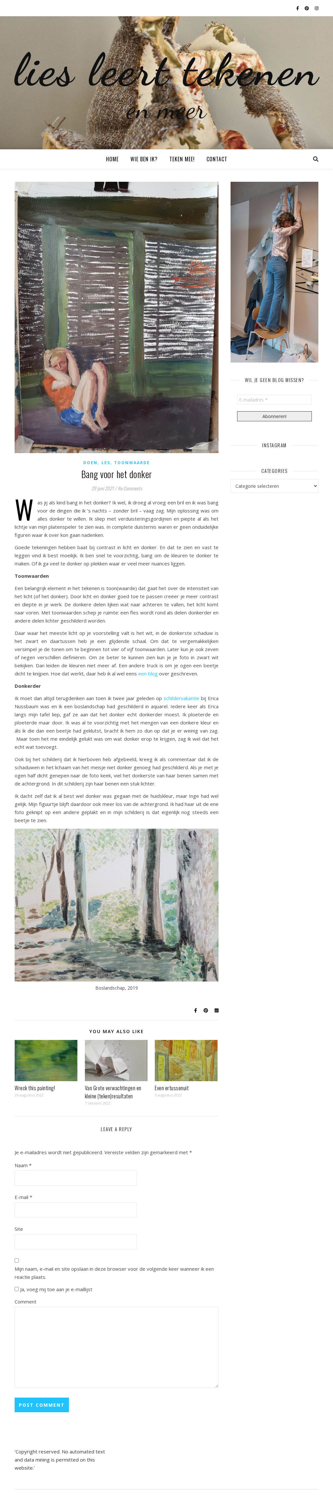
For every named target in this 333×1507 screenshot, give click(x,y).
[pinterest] (307, 8)
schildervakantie (181, 698)
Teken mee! (182, 159)
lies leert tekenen (166, 70)
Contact (216, 159)
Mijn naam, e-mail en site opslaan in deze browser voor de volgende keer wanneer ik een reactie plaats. (114, 1273)
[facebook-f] (298, 8)
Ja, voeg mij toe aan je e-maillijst (55, 1289)
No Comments (130, 488)
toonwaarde (132, 462)
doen (90, 462)
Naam (23, 1165)
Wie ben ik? (144, 159)
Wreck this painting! (35, 1088)
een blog (148, 673)
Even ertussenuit (172, 1088)
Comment (25, 1301)
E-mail (23, 1197)
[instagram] (316, 8)
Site (19, 1229)
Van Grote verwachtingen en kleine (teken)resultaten (113, 1092)
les (105, 462)
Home (112, 159)
